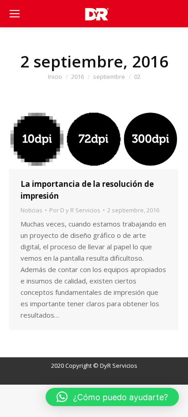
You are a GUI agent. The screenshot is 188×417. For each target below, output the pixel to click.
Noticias (31, 210)
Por (74, 210)
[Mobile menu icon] (14, 13)
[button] (112, 397)
